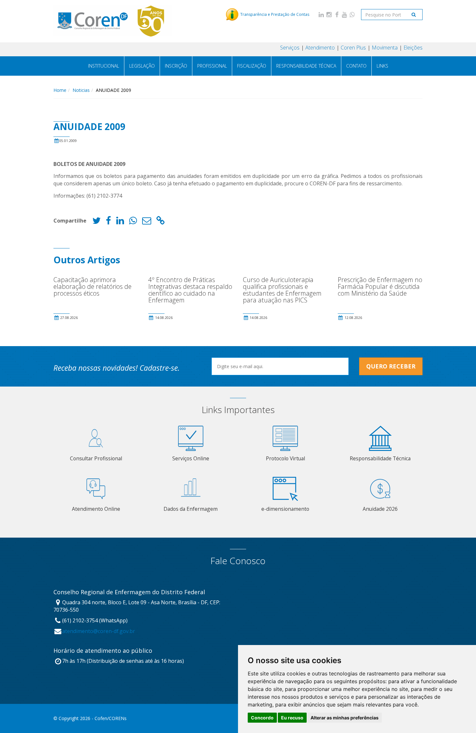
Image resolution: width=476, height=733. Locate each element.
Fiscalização (251, 66)
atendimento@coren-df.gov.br (98, 631)
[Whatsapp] (352, 14)
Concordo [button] (262, 717)
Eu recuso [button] (292, 717)
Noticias (81, 90)
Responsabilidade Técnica (306, 66)
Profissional (212, 66)
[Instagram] (329, 14)
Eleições (413, 47)
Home (59, 90)
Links (382, 66)
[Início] (113, 21)
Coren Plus (353, 47)
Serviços (290, 47)
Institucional (103, 66)
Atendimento (320, 47)
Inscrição (176, 66)
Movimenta (385, 47)
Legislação (142, 66)
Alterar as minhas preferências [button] (345, 717)
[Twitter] (96, 222)
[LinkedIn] (321, 14)
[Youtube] (344, 14)
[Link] (160, 222)
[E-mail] (146, 222)
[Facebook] (337, 14)
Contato (356, 66)
